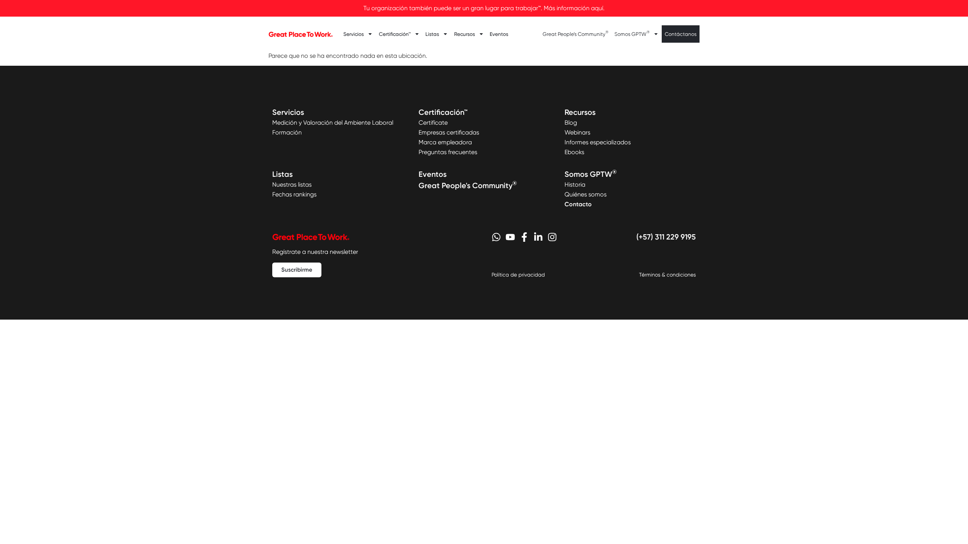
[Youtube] (510, 237)
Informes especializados (598, 142)
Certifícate (433, 122)
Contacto (578, 204)
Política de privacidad (518, 275)
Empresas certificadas (449, 132)
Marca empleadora (445, 142)
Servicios (353, 34)
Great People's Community (468, 185)
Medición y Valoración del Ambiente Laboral (332, 122)
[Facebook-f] (524, 237)
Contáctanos (681, 34)
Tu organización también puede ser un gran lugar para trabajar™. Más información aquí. (484, 8)
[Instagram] (552, 237)
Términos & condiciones (667, 275)
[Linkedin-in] (538, 237)
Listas (432, 34)
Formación (287, 132)
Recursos (464, 34)
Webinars (577, 132)
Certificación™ (395, 34)
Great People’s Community (575, 33)
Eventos (499, 34)
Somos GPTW (632, 33)
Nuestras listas (292, 184)
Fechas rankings (294, 194)
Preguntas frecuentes (448, 152)
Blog (571, 122)
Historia (575, 184)
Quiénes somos (586, 194)
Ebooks (574, 152)
